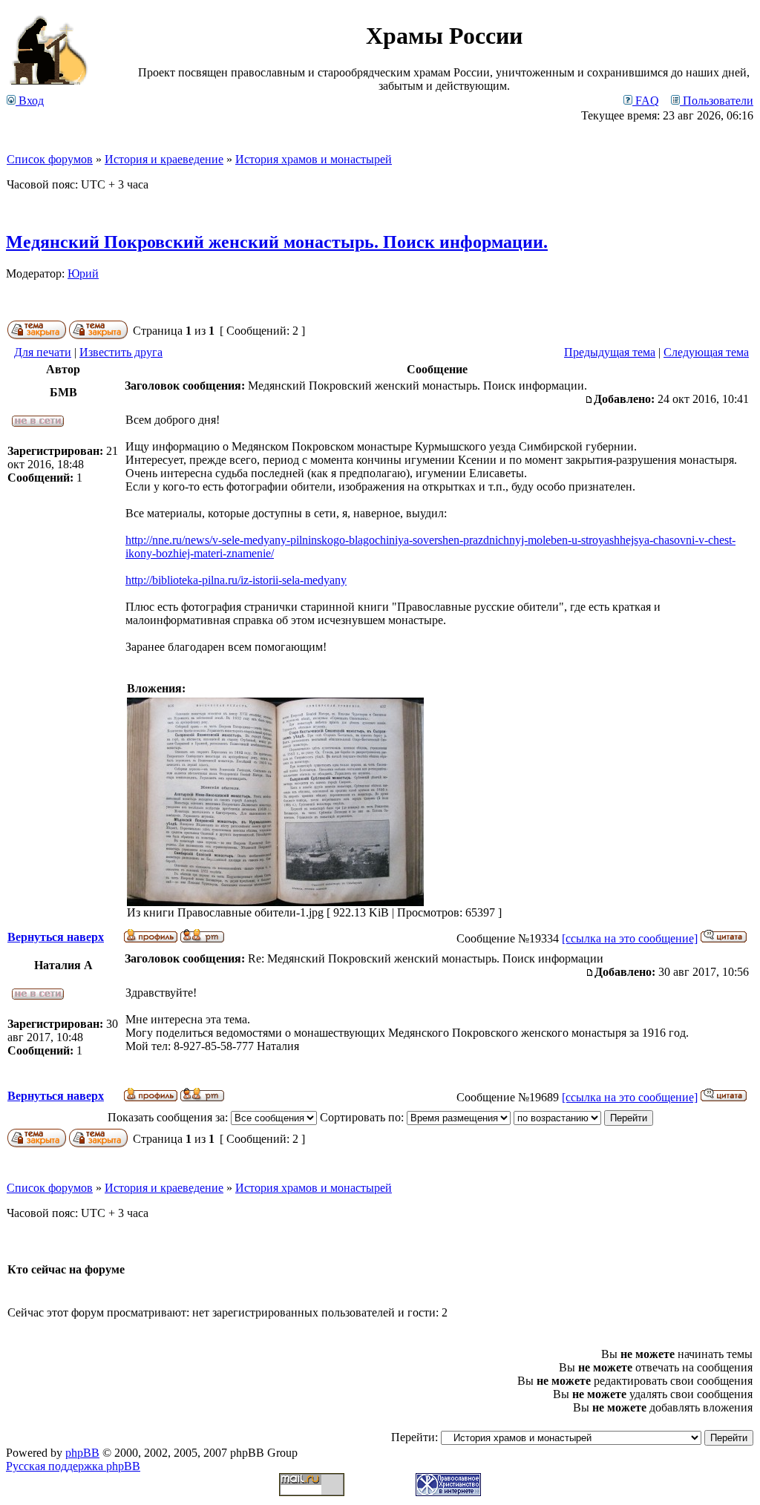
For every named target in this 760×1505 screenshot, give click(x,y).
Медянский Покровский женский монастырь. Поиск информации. (277, 242)
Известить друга (121, 352)
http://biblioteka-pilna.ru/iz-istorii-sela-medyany (236, 580)
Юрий (83, 273)
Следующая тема (706, 352)
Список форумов (50, 159)
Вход (30, 100)
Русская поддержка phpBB (73, 1466)
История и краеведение (164, 159)
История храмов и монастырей (313, 159)
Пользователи (716, 100)
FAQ (645, 100)
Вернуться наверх (55, 937)
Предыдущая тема (609, 352)
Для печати (42, 352)
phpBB (82, 1452)
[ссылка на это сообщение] (630, 938)
